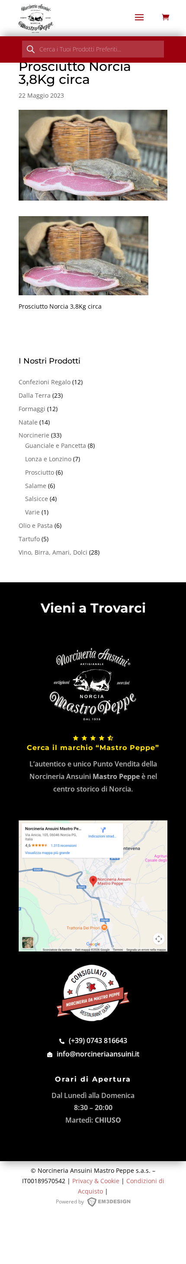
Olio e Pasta (36, 525)
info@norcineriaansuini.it (98, 1054)
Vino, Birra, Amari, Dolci (53, 552)
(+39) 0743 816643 (98, 1040)
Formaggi (32, 409)
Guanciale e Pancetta (55, 445)
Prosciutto (39, 472)
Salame (35, 486)
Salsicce (36, 499)
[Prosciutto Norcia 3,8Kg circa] (83, 290)
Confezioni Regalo (45, 382)
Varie (32, 512)
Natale (28, 422)
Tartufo (29, 539)
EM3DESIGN (113, 1203)
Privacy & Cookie (95, 1181)
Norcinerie (34, 435)
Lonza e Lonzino (48, 459)
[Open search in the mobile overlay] (93, 49)
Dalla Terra (35, 395)
